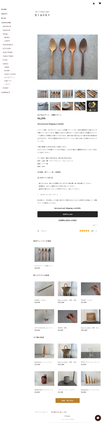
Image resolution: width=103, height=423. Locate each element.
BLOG (3, 18)
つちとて (7, 84)
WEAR (5, 34)
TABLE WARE (8, 56)
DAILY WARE (8, 52)
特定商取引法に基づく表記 (59, 412)
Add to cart (68, 214)
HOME (4, 9)
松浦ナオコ (8, 81)
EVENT (6, 88)
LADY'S (7, 41)
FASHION (6, 30)
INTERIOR (7, 26)
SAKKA (5, 64)
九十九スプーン (9, 77)
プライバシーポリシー (41, 412)
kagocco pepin (10, 74)
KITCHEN (7, 48)
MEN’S (7, 37)
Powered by (65, 419)
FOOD (5, 60)
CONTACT (5, 92)
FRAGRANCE (8, 45)
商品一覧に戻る (68, 401)
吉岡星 (6, 67)
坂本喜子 (7, 71)
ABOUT (4, 14)
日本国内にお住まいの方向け (67, 220)
